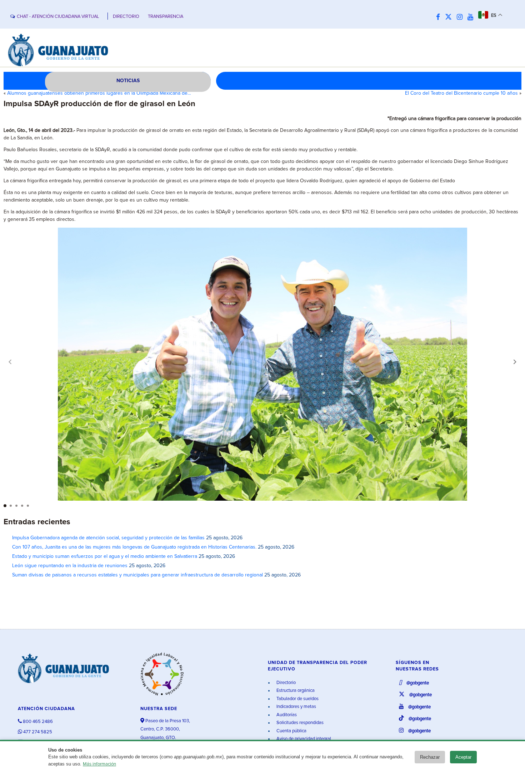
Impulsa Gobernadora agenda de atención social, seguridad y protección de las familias (108, 537)
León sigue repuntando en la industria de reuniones (70, 565)
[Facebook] (440, 17)
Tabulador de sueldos (297, 699)
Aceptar (463, 757)
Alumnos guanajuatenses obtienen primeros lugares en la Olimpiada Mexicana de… (99, 93)
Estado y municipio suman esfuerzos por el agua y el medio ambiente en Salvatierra (104, 556)
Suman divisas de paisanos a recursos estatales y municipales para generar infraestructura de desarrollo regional (137, 575)
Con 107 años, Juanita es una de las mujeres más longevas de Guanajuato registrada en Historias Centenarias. (134, 547)
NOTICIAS (128, 80)
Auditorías (286, 715)
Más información (99, 764)
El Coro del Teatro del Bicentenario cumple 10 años (461, 93)
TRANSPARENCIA (165, 16)
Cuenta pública (290, 731)
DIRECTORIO (126, 16)
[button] (515, 361)
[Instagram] (461, 17)
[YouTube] (472, 17)
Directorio (285, 682)
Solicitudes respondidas (299, 722)
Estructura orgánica (295, 690)
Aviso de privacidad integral (303, 739)
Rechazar (430, 757)
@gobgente (417, 683)
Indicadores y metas (295, 706)
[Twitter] (450, 17)
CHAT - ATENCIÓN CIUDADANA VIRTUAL (58, 16)
